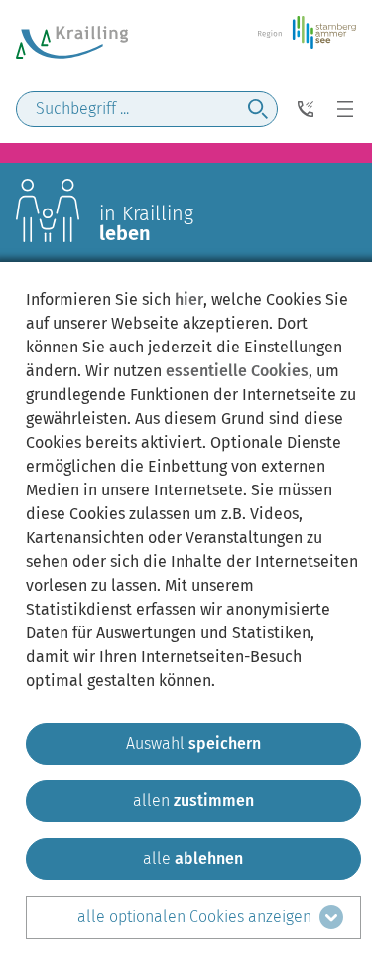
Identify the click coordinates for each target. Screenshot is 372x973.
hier (189, 299)
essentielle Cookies (237, 370)
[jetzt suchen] (258, 109)
